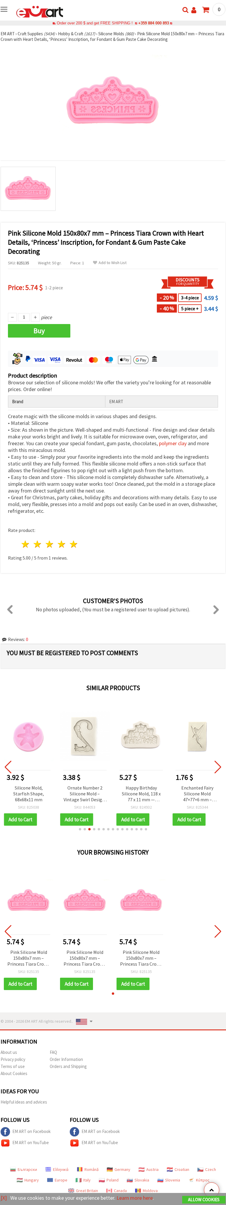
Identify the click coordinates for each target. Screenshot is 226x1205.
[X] (4, 1197)
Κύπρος (203, 1180)
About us (9, 1052)
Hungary (31, 1180)
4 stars (62, 544)
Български (27, 1169)
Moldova (150, 1190)
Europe (61, 1180)
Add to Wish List (113, 263)
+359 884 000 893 (153, 23)
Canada (120, 1190)
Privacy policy (13, 1059)
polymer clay (173, 443)
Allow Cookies (204, 1199)
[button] (80, 829)
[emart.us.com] (39, 11)
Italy (87, 1180)
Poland (113, 1180)
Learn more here (135, 1197)
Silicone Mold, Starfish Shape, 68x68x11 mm (28, 793)
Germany (122, 1169)
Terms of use (13, 1066)
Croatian (182, 1169)
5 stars (74, 544)
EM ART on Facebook (31, 1131)
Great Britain (87, 1190)
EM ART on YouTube (30, 1142)
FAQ (53, 1052)
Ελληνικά (61, 1169)
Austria (152, 1169)
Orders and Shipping (68, 1066)
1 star (26, 544)
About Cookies (14, 1073)
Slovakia (141, 1180)
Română (91, 1169)
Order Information (66, 1059)
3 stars (50, 544)
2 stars (38, 544)
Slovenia (172, 1180)
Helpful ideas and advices (24, 1102)
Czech (210, 1169)
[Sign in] (193, 10)
